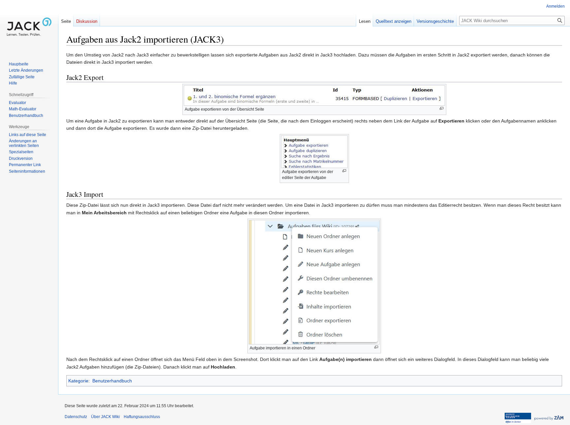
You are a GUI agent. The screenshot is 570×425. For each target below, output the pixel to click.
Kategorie (78, 380)
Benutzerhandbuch (112, 380)
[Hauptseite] (29, 26)
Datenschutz (76, 416)
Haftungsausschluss (142, 416)
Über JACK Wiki (105, 416)
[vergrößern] (441, 108)
